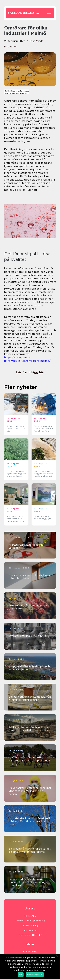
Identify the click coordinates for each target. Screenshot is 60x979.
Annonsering (30, 951)
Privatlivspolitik (34, 974)
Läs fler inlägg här (30, 372)
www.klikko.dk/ (33, 935)
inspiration (10, 46)
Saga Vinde (36, 41)
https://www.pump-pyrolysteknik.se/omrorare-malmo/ (27, 359)
